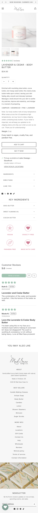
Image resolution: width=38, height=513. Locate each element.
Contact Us (19, 437)
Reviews (19, 447)
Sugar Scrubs (19, 416)
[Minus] (4, 81)
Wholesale (19, 444)
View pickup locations (13, 166)
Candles (19, 402)
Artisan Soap (19, 395)
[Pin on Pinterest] (8, 194)
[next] (35, 2)
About (19, 426)
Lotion (19, 406)
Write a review (13, 276)
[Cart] (35, 8)
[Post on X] (5, 194)
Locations (19, 430)
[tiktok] (23, 509)
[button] (7, 61)
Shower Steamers (19, 409)
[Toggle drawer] (3, 8)
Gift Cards (19, 433)
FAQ (19, 440)
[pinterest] (20, 509)
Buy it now (19, 151)
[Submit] (34, 504)
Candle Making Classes (19, 392)
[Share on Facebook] (2, 194)
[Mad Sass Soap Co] (19, 8)
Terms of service (19, 454)
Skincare (19, 413)
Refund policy (19, 451)
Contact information (19, 458)
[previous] (2, 2)
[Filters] (29, 275)
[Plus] (13, 81)
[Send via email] (11, 194)
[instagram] (17, 509)
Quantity (6, 77)
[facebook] (14, 509)
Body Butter (19, 399)
